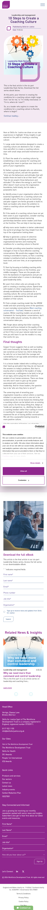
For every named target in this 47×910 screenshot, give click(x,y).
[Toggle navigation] (42, 5)
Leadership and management (23, 15)
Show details (35, 463)
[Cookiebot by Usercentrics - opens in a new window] (34, 426)
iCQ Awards (7, 761)
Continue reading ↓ (11, 116)
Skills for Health (8, 751)
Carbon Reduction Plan (11, 793)
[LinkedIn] (17, 871)
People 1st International (12, 758)
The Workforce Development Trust (16, 747)
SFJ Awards (7, 754)
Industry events (8, 789)
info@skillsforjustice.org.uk (13, 731)
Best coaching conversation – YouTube (22, 309)
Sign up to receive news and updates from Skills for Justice (24, 612)
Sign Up (39, 861)
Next (31, 694)
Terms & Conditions (23, 893)
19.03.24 (20, 30)
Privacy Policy (23, 897)
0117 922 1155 (8, 728)
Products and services (11, 776)
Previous (16, 694)
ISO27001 (6, 796)
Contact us (6, 782)
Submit (8, 619)
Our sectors (7, 779)
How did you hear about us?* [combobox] (14, 854)
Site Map (23, 905)
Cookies (6, 456)
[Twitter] (23, 871)
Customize (22, 480)
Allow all (23, 471)
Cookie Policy (23, 901)
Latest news (7, 786)
